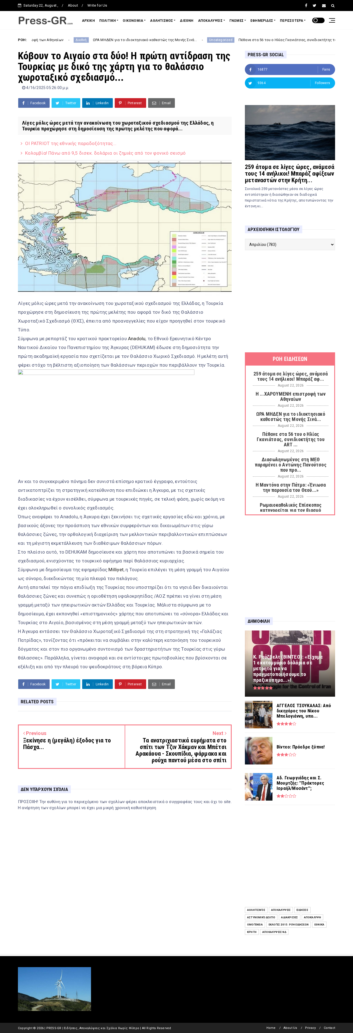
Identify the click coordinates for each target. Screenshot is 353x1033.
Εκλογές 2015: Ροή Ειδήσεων (289, 924)
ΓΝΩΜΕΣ (236, 21)
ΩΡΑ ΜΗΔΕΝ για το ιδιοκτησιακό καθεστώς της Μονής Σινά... (113, 40)
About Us (290, 1027)
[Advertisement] (290, 301)
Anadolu (136, 338)
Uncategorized (189, 40)
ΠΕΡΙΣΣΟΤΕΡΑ (291, 21)
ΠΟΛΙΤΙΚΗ (107, 21)
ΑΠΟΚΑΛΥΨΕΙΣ (210, 21)
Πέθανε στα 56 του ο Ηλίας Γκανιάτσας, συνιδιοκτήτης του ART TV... (265, 40)
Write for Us (97, 5)
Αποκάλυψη (312, 917)
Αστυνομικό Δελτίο (261, 917)
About (73, 5)
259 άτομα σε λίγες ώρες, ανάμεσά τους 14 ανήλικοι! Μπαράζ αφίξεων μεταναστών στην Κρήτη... (289, 173)
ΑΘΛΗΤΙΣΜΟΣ (161, 21)
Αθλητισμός (256, 909)
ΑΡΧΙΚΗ (88, 21)
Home (271, 1027)
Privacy (310, 1027)
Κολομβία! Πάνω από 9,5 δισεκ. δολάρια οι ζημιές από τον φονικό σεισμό (105, 153)
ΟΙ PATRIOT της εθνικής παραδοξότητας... (70, 143)
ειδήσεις (302, 909)
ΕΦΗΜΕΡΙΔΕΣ (261, 21)
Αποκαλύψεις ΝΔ (274, 931)
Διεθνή (49, 40)
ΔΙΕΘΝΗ (186, 21)
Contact (329, 1027)
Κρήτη (251, 931)
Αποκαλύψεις (281, 909)
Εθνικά (319, 924)
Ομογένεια (255, 924)
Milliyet (116, 569)
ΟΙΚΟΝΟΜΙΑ (133, 21)
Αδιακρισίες (289, 917)
